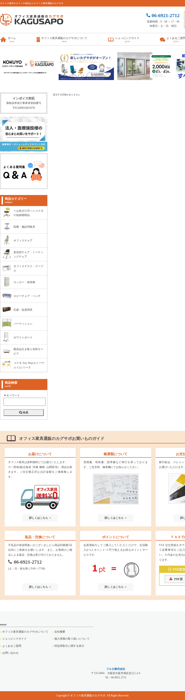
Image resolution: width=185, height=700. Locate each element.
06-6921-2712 (28, 562)
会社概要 (59, 631)
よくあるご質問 (11, 645)
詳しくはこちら (38, 517)
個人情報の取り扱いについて (72, 638)
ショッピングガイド (14, 638)
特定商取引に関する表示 (69, 645)
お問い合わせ (10, 652)
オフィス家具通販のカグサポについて (25, 631)
